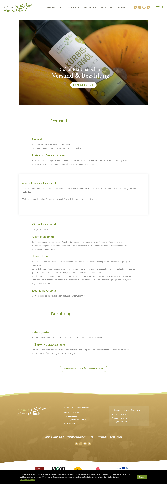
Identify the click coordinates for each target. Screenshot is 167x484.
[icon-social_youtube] (148, 7)
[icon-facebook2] (140, 7)
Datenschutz (116, 437)
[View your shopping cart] (157, 7)
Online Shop (90, 8)
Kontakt (122, 8)
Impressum (102, 437)
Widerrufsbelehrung (76, 437)
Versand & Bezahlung (54, 437)
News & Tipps (107, 8)
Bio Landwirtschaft (70, 8)
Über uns (50, 8)
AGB (91, 437)
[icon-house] (136, 7)
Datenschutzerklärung (28, 480)
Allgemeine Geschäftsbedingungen (83, 368)
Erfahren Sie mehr (83, 85)
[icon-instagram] (144, 7)
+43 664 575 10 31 (70, 423)
